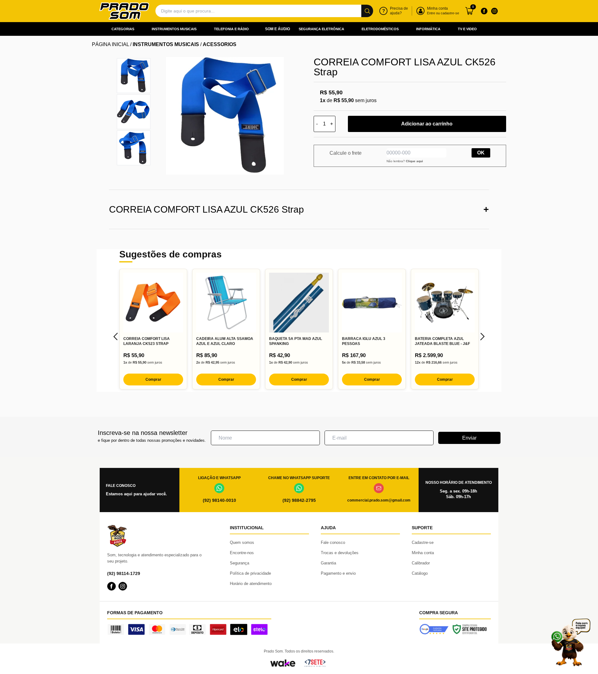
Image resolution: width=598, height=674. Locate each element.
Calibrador (421, 563)
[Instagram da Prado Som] (494, 11)
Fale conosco (333, 542)
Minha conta (423, 552)
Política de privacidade (250, 573)
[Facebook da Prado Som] (484, 11)
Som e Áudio (277, 29)
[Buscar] (367, 11)
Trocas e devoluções (339, 552)
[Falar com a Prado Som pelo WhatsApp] (570, 642)
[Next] (482, 336)
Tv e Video (467, 29)
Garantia (328, 563)
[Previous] (115, 336)
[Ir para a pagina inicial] (124, 11)
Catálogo (420, 573)
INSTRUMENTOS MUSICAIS (166, 44)
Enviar (469, 438)
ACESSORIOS (219, 44)
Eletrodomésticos (380, 29)
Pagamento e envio (338, 573)
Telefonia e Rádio (231, 29)
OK (481, 152)
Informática (428, 29)
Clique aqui (414, 161)
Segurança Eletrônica (321, 29)
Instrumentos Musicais (174, 29)
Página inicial (110, 44)
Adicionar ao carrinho (427, 123)
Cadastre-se (423, 542)
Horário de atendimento (251, 583)
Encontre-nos (242, 552)
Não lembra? (405, 161)
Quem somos (242, 542)
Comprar (153, 379)
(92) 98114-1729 (123, 573)
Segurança (239, 563)
